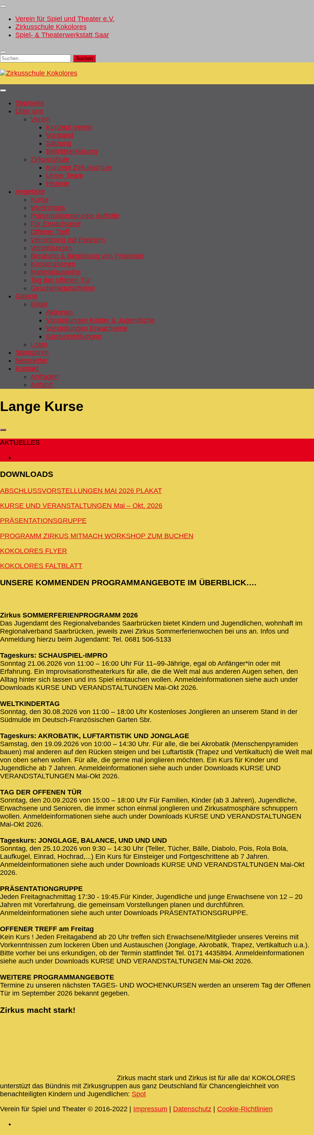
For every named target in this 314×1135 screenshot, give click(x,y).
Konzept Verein (69, 127)
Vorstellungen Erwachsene (87, 328)
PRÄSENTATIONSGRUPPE (43, 520)
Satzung (58, 143)
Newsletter (31, 360)
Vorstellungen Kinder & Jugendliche (100, 320)
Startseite (29, 103)
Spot (139, 1094)
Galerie (26, 296)
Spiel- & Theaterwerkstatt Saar (62, 35)
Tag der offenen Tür (61, 280)
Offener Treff (50, 232)
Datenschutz (192, 1109)
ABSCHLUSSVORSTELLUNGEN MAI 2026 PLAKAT (81, 491)
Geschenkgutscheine (63, 288)
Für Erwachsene (56, 224)
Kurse (40, 199)
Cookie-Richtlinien (245, 1109)
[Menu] (3, 6)
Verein (40, 119)
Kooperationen (53, 264)
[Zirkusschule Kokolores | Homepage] (38, 73)
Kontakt (27, 368)
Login (39, 344)
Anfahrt (42, 384)
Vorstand (59, 135)
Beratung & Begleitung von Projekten (87, 256)
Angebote (30, 191)
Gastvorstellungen (73, 336)
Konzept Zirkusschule (79, 167)
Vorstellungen (51, 248)
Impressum (150, 1109)
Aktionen (59, 312)
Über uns (29, 111)
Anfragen (45, 376)
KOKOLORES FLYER (33, 551)
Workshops (48, 207)
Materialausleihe (56, 272)
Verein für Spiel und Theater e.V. (64, 19)
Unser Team (64, 175)
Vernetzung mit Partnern (68, 240)
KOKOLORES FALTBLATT (41, 566)
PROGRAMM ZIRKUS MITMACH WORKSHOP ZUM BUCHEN (96, 536)
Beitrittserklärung (72, 151)
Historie (57, 183)
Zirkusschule (50, 159)
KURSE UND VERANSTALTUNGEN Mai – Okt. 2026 (81, 505)
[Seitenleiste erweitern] (3, 430)
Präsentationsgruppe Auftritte (75, 215)
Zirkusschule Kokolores (51, 27)
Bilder (39, 304)
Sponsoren (32, 352)
